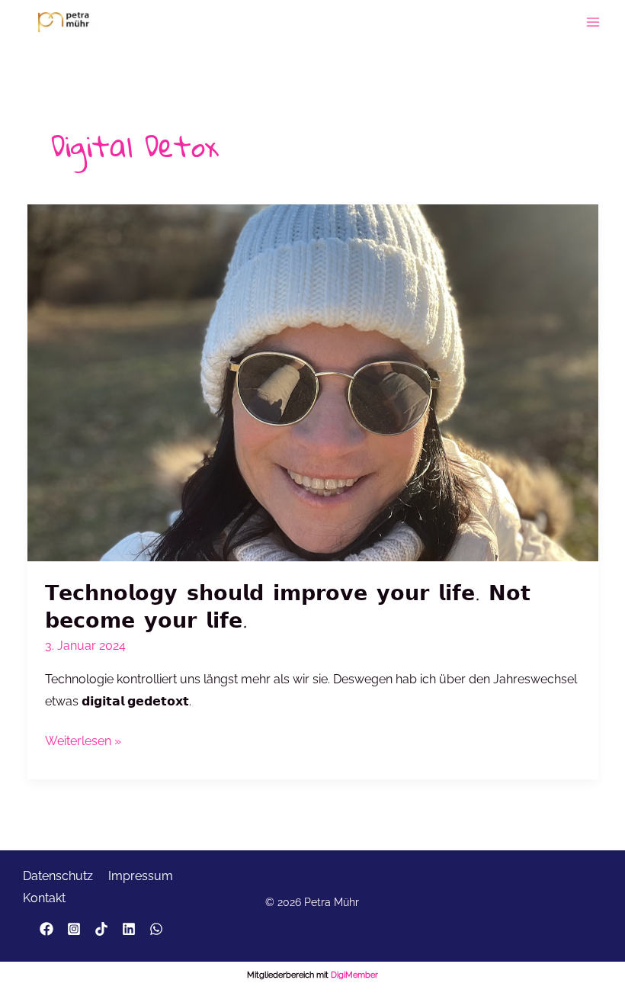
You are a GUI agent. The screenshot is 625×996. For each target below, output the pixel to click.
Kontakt (44, 898)
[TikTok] (101, 929)
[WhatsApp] (156, 929)
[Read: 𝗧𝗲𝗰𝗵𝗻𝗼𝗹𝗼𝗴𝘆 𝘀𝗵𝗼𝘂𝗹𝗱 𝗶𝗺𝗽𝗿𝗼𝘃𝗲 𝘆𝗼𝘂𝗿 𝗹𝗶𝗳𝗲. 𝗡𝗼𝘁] (312, 381)
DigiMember (354, 975)
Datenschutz (58, 876)
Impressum (140, 876)
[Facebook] (46, 929)
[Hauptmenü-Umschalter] (593, 21)
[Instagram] (74, 929)
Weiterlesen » (83, 743)
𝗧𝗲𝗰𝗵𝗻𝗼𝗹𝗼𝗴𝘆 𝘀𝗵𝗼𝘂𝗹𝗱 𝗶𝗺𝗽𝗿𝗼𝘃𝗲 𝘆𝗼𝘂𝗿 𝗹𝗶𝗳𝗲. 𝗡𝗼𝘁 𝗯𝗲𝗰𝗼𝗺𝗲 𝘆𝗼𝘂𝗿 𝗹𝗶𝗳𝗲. (287, 605)
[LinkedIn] (129, 929)
